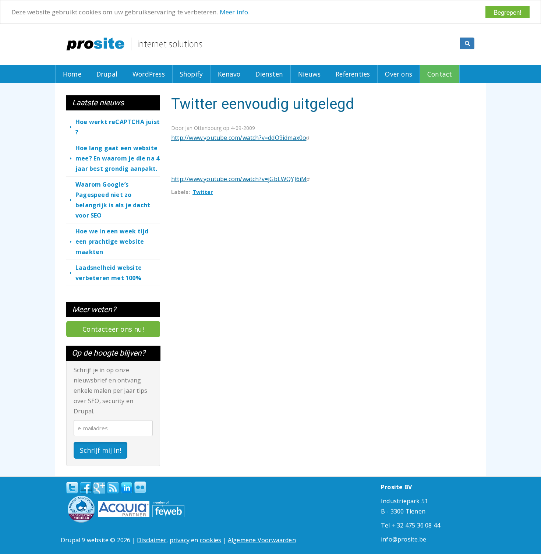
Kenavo (229, 74)
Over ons (398, 74)
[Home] (134, 44)
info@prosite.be (403, 539)
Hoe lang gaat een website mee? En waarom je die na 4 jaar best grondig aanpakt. (117, 158)
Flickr (140, 487)
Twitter (202, 191)
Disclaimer (151, 540)
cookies (210, 540)
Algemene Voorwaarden (262, 540)
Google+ (99, 488)
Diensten (269, 74)
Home (72, 74)
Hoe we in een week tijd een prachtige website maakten (112, 241)
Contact (439, 74)
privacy (180, 540)
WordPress (148, 74)
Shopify (191, 74)
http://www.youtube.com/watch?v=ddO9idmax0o (238, 138)
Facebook (86, 488)
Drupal (106, 74)
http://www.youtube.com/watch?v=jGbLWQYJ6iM (239, 179)
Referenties (353, 74)
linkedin (126, 488)
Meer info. (235, 12)
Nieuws (309, 74)
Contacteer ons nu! (113, 329)
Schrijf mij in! (100, 450)
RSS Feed (113, 488)
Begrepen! (507, 12)
